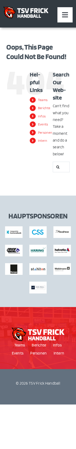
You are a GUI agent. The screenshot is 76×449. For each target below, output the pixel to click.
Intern (42, 141)
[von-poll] (38, 329)
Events (43, 124)
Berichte (44, 108)
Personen (45, 133)
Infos (42, 116)
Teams (43, 100)
